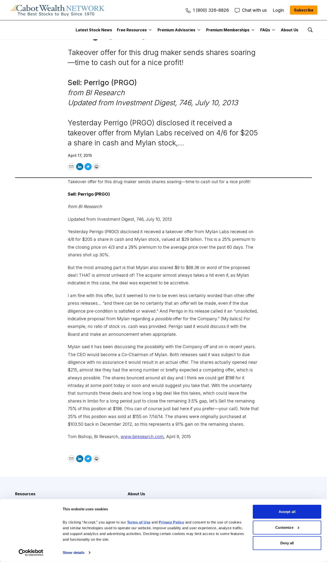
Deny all (287, 543)
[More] (150, 29)
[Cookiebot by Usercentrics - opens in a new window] (31, 552)
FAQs (265, 30)
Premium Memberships (227, 30)
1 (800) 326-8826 (211, 10)
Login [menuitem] (278, 10)
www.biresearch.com (142, 436)
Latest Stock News (94, 30)
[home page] (57, 10)
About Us (289, 30)
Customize (284, 527)
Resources (25, 493)
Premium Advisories (176, 30)
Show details (74, 553)
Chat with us (254, 10)
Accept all (287, 512)
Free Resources (132, 30)
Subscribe (303, 10)
